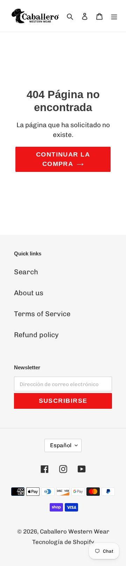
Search (26, 272)
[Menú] (114, 16)
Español (60, 445)
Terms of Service (42, 314)
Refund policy (36, 335)
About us (28, 293)
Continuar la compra (63, 159)
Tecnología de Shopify (63, 541)
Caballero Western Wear (74, 531)
